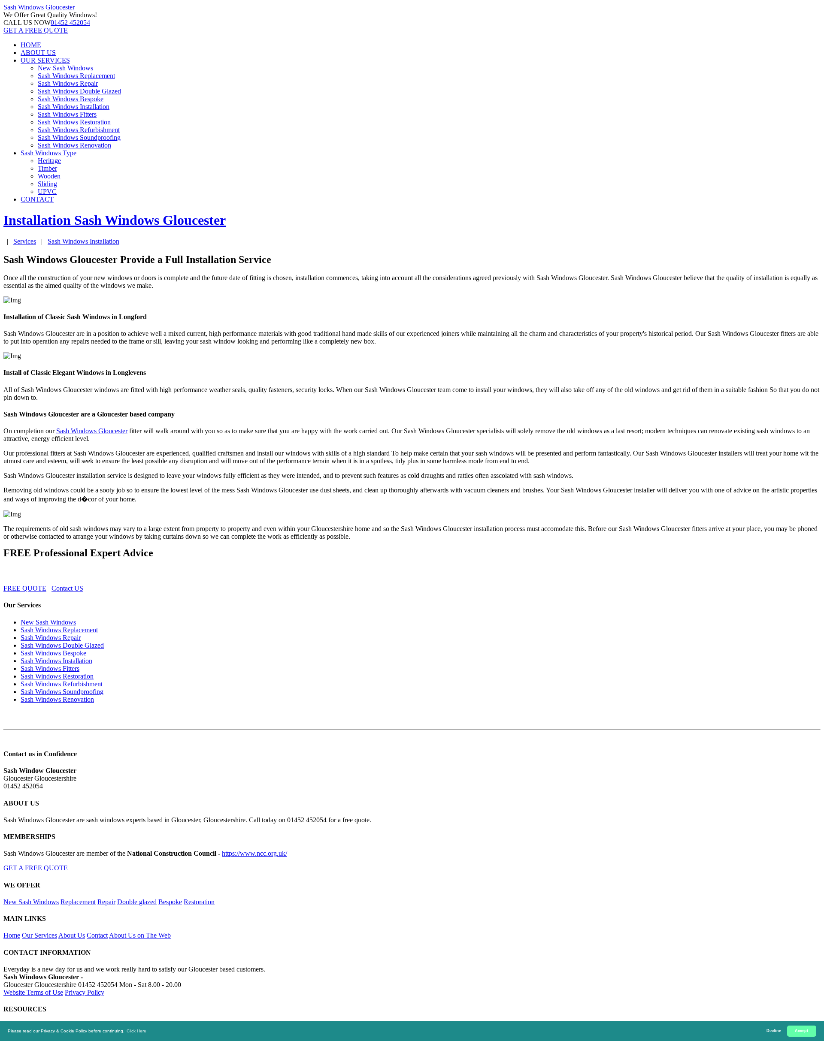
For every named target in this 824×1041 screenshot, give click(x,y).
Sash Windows (39, 7)
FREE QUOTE (24, 588)
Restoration (199, 901)
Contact (97, 935)
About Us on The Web (140, 935)
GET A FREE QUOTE (35, 30)
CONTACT (37, 199)
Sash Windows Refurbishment (79, 129)
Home (11, 935)
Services (24, 241)
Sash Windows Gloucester (91, 431)
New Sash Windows (65, 68)
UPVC (47, 191)
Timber (47, 168)
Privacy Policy (84, 992)
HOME (31, 44)
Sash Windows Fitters (67, 114)
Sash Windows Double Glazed (79, 91)
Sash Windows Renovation (74, 145)
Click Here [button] (136, 1031)
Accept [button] (801, 1031)
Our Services (39, 935)
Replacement (78, 901)
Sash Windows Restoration (74, 122)
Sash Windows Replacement (76, 75)
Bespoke (170, 901)
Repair (106, 901)
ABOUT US (38, 52)
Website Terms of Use (33, 992)
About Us (71, 935)
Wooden (49, 176)
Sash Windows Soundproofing (79, 137)
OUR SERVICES (45, 60)
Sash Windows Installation (73, 106)
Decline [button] (773, 1031)
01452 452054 (70, 22)
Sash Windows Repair (68, 83)
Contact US (67, 588)
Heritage (49, 160)
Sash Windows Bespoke (70, 99)
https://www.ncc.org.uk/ (254, 853)
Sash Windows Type (48, 153)
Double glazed (137, 901)
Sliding (47, 183)
